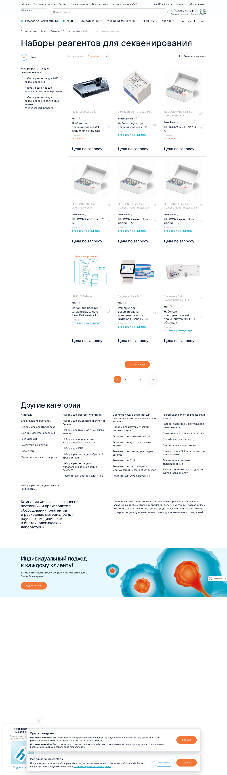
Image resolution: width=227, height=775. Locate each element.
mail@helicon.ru (163, 4)
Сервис (63, 4)
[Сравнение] (196, 21)
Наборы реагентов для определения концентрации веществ (80, 466)
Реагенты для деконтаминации (132, 436)
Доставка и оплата (44, 4)
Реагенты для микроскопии (179, 445)
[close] (225, 578)
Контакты (181, 4)
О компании (197, 4)
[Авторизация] (183, 21)
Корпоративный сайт (123, 4)
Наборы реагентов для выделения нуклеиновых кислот (183, 471)
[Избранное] (189, 21)
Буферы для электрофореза (38, 426)
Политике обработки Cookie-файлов (92, 766)
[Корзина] (202, 21)
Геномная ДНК (29, 438)
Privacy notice (218, 578)
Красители (27, 450)
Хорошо (186, 739)
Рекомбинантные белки (176, 439)
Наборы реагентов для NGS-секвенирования (42, 80)
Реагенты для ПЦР (124, 460)
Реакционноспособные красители (183, 433)
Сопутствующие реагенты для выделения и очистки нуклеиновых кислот (134, 418)
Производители (79, 4)
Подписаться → (22, 767)
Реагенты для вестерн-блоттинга (83, 475)
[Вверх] (220, 671)
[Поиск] (162, 12)
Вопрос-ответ (100, 4)
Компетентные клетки (34, 444)
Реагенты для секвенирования (131, 475)
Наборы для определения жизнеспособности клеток (79, 441)
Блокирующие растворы (36, 420)
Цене (106, 56)
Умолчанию (94, 56)
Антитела (26, 414)
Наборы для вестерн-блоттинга (82, 414)
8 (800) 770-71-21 (184, 11)
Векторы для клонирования (38, 432)
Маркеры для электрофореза (39, 457)
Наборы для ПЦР (73, 448)
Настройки (164, 762)
